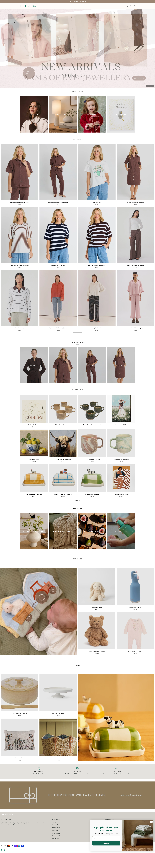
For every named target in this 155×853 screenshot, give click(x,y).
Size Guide (55, 830)
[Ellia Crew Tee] (97, 172)
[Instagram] (4, 850)
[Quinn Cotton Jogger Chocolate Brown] (58, 172)
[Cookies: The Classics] (34, 409)
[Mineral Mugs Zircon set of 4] (63, 409)
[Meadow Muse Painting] (121, 409)
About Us (54, 822)
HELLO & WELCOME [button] (6, 819)
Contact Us (55, 825)
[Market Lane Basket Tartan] (58, 737)
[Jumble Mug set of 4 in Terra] (92, 443)
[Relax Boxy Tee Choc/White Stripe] (19, 235)
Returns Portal (56, 836)
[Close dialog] (151, 822)
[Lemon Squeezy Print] (34, 443)
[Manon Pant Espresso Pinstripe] (135, 235)
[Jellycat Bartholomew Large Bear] (96, 630)
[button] (88, 6)
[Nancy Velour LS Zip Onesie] (135, 630)
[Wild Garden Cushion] (19, 737)
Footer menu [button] (56, 819)
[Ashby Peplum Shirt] (97, 298)
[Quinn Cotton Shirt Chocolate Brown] (19, 172)
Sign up (106, 843)
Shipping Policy (56, 833)
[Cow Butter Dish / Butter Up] (92, 478)
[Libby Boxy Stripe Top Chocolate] (97, 235)
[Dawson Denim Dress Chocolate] (135, 172)
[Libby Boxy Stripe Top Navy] (58, 235)
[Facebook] (1, 850)
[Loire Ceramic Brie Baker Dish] (19, 692)
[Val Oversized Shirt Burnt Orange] (58, 298)
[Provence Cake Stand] (58, 692)
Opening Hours (56, 827)
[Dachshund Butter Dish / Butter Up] (63, 478)
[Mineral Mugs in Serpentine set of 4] (92, 409)
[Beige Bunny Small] (96, 586)
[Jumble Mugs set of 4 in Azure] (121, 443)
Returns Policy (56, 838)
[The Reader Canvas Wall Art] (121, 478)
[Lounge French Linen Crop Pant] (135, 298)
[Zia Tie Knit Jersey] (19, 298)
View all (77, 334)
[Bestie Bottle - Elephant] (135, 586)
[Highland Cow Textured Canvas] (63, 443)
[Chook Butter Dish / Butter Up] (34, 478)
